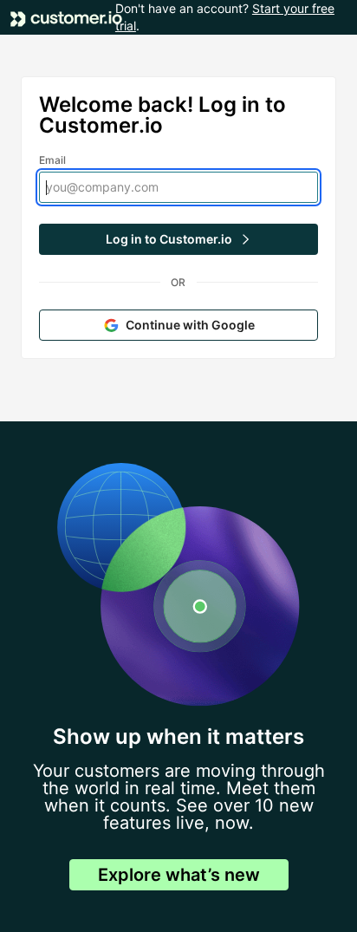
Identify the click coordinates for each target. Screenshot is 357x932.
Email (53, 159)
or (178, 282)
